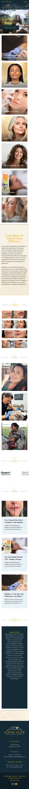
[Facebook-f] (26, 1)
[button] (3, 668)
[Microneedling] (14, 209)
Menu (26, 6)
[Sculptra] (14, 129)
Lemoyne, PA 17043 (14, 746)
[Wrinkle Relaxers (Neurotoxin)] (14, 48)
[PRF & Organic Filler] (14, 156)
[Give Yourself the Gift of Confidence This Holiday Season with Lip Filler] (14, 509)
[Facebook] (16, 784)
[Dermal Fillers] (14, 102)
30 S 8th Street (14, 744)
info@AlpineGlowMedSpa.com (16, 757)
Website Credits (14, 780)
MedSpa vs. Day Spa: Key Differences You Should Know (14, 595)
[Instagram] (24, 1)
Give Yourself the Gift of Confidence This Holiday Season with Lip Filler (14, 521)
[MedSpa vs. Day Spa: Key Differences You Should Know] (14, 583)
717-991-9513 (17, 755)
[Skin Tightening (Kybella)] (14, 75)
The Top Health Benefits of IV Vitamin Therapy (14, 558)
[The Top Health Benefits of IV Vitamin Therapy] (14, 546)
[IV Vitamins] (14, 183)
